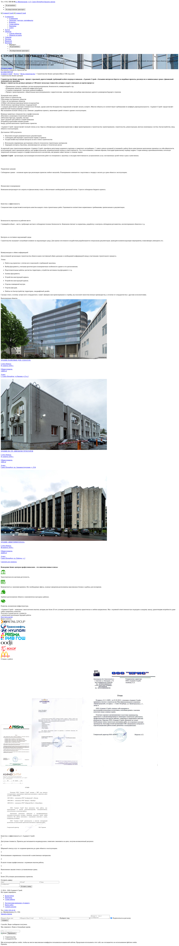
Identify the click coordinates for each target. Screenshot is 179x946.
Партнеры (12, 26)
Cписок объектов (15, 33)
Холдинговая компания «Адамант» (17, 903)
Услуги (7, 30)
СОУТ (11, 28)
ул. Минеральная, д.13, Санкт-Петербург (29, 2)
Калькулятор (9, 896)
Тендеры (8, 39)
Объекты (8, 31)
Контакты (8, 43)
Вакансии (8, 41)
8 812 (10, 910)
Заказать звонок (49, 2)
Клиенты (12, 22)
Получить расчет (7, 617)
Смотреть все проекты (9, 562)
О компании (9, 17)
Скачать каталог (10, 907)
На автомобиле (10, 5)
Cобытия (8, 37)
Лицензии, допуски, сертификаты (21, 20)
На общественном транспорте (15, 9)
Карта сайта (9, 905)
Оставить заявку (6, 68)
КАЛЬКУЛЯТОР (7, 72)
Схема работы (14, 24)
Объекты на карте (15, 35)
